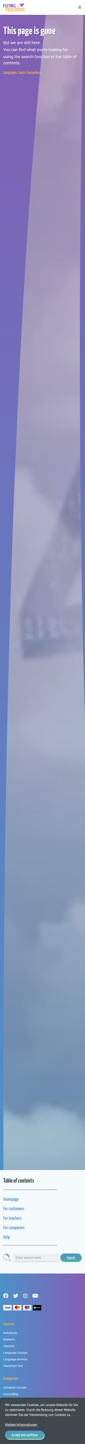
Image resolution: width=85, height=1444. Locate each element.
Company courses (14, 1387)
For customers (13, 1208)
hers (18, 1218)
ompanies (17, 1227)
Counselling (10, 1394)
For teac (9, 1218)
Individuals (10, 1333)
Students (9, 1339)
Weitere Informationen (21, 1425)
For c (6, 1227)
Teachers (9, 1346)
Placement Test (13, 1366)
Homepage (11, 1199)
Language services (15, 1359)
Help (6, 1237)
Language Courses (15, 1352)
